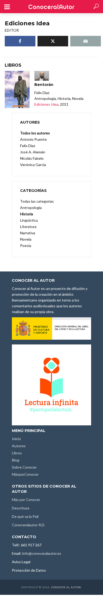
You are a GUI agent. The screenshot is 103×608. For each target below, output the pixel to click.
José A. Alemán (32, 152)
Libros (17, 453)
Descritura (20, 508)
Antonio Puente (33, 139)
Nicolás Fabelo (32, 158)
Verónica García (33, 164)
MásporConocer (25, 474)
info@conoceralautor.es (41, 553)
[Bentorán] (17, 89)
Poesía (25, 245)
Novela (25, 239)
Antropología (31, 207)
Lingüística (29, 220)
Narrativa (27, 233)
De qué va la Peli (25, 516)
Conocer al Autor (66, 587)
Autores (19, 446)
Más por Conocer (26, 499)
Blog (15, 460)
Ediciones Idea (46, 104)
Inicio (16, 438)
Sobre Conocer (24, 467)
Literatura (28, 226)
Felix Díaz (27, 145)
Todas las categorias (37, 201)
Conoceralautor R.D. (28, 525)
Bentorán (43, 84)
